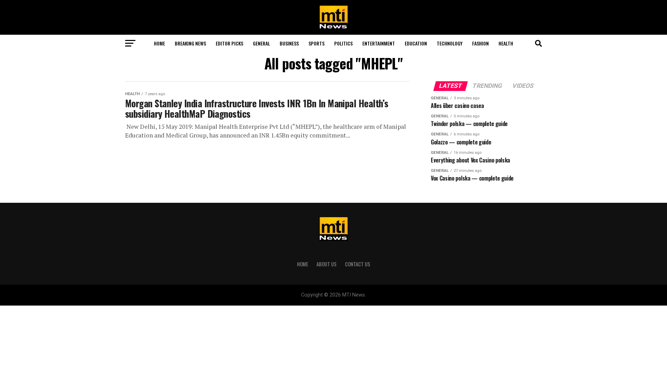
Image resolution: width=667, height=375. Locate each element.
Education (416, 43)
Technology (449, 43)
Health (506, 43)
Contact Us (357, 264)
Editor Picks (229, 43)
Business (289, 43)
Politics (343, 43)
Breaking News (190, 43)
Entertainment (378, 43)
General (261, 43)
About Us (326, 264)
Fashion (480, 43)
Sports (316, 43)
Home (159, 43)
